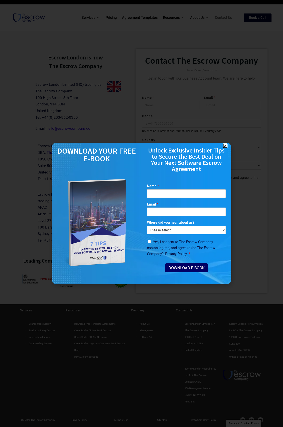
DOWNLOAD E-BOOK (186, 267)
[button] (225, 145)
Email (152, 204)
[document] (141, 213)
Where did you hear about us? (170, 222)
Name (153, 186)
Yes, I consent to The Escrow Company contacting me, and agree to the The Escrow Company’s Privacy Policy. (181, 248)
